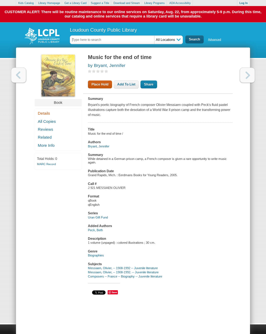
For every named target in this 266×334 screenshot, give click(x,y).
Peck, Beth (95, 230)
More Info (46, 145)
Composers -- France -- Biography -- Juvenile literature (125, 276)
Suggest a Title (100, 3)
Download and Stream (126, 3)
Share (148, 84)
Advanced (214, 39)
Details (44, 113)
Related (45, 137)
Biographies (96, 255)
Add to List (126, 84)
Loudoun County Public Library (103, 30)
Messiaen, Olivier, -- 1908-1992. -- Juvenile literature (123, 272)
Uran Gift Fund (98, 217)
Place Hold (99, 84)
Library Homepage (49, 3)
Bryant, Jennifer (98, 146)
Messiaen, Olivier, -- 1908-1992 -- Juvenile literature (123, 268)
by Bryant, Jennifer (106, 65)
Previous (18, 75)
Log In (243, 3)
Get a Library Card (75, 3)
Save (114, 292)
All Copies (47, 121)
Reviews (45, 129)
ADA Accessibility (180, 3)
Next (247, 75)
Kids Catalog (26, 3)
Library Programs (154, 3)
